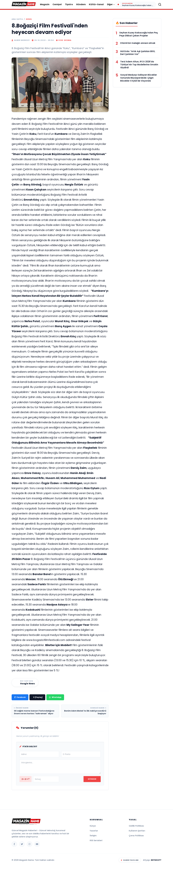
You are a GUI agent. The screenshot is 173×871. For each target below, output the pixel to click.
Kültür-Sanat (96, 4)
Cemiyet (57, 4)
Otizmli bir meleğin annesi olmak (137, 43)
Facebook (21, 697)
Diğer (110, 4)
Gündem (81, 4)
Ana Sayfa (17, 19)
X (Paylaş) (38, 697)
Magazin (44, 4)
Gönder (92, 779)
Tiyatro (69, 4)
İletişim (93, 835)
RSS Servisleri (96, 840)
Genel (29, 19)
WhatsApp (56, 697)
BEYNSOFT (156, 860)
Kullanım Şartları (137, 830)
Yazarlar (94, 830)
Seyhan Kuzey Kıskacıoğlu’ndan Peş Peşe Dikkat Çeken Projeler (138, 34)
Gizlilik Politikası (136, 825)
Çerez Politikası (136, 835)
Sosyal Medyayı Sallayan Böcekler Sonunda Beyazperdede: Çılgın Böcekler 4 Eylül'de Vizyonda (138, 77)
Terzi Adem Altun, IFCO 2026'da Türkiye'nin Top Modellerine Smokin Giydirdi (139, 64)
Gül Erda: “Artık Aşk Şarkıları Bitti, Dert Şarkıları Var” (137, 53)
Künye (93, 825)
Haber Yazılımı (131, 860)
